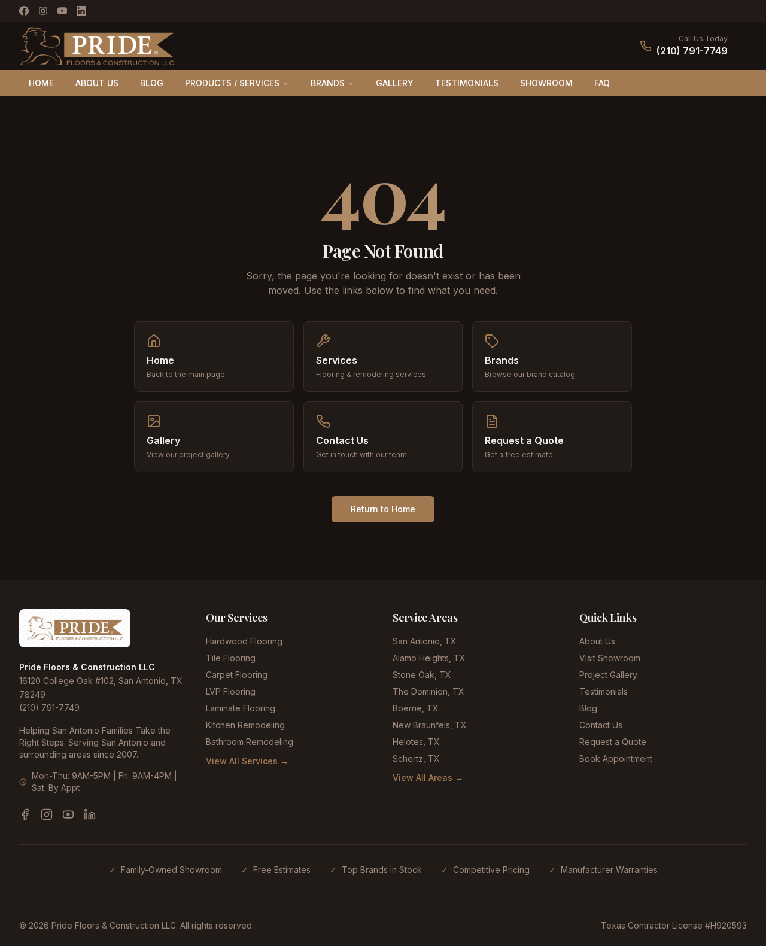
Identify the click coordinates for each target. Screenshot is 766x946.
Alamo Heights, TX (429, 658)
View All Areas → (428, 777)
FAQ (602, 83)
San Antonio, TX (425, 641)
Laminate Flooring (240, 708)
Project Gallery (608, 675)
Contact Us (600, 725)
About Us (597, 641)
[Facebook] (24, 11)
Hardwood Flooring (244, 641)
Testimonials (603, 691)
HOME (41, 83)
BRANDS (328, 83)
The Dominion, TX (428, 691)
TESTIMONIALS (466, 83)
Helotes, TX (416, 742)
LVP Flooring (231, 691)
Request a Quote (612, 742)
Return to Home (383, 509)
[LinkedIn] (81, 11)
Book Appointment (615, 758)
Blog (588, 708)
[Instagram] (43, 11)
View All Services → (247, 761)
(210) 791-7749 (692, 51)
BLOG (151, 83)
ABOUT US (96, 83)
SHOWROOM (546, 83)
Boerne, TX (416, 708)
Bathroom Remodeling (249, 742)
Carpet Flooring (237, 675)
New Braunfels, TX (430, 725)
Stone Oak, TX (422, 675)
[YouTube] (62, 11)
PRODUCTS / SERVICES (232, 83)
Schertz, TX (416, 758)
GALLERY (395, 83)
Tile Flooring (231, 658)
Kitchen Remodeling (245, 725)
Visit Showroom (609, 658)
